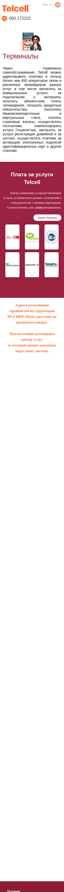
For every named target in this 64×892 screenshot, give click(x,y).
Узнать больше (47, 217)
